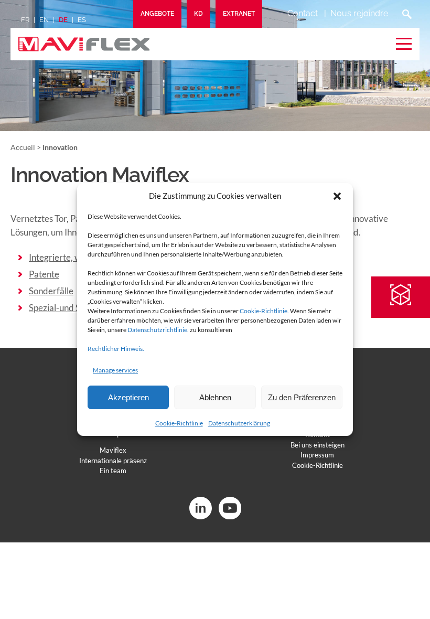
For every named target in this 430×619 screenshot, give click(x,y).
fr (25, 20)
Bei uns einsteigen (318, 445)
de (63, 20)
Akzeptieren (128, 397)
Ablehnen (215, 397)
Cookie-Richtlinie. (264, 311)
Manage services (115, 370)
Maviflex (113, 450)
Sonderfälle (51, 290)
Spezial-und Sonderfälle (74, 307)
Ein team (113, 470)
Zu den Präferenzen (302, 397)
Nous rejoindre (359, 13)
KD (198, 13)
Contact (302, 13)
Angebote (157, 13)
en (44, 20)
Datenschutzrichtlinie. (158, 330)
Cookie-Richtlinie (179, 423)
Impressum (317, 455)
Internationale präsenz (113, 460)
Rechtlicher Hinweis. (116, 349)
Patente (44, 274)
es (82, 20)
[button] (337, 196)
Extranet (239, 13)
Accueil (22, 147)
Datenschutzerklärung (239, 423)
